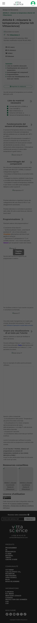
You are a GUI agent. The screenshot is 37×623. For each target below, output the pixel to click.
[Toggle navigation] (3, 3)
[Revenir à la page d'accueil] (18, 3)
